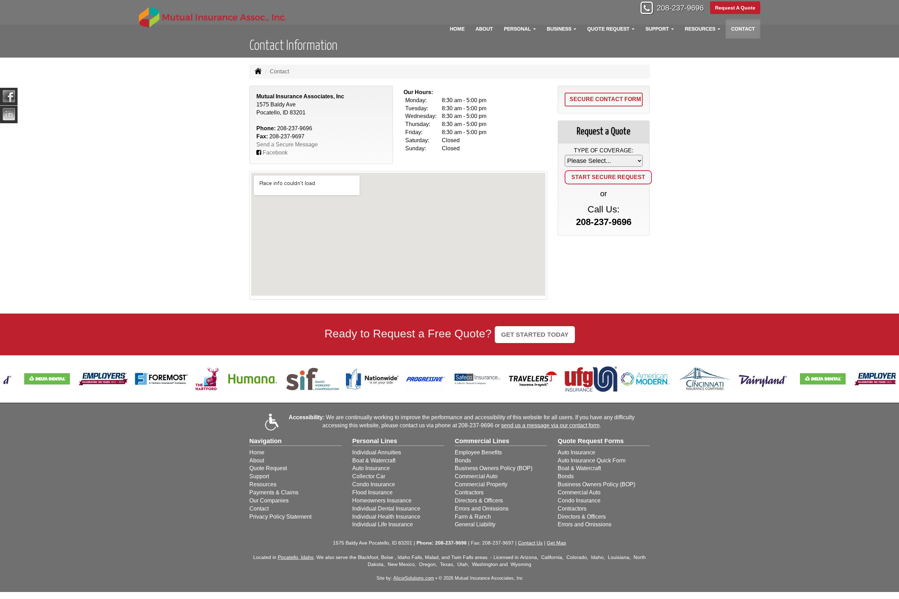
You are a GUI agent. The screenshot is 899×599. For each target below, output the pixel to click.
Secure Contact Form (605, 99)
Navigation (265, 441)
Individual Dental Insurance (386, 509)
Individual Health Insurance (386, 517)
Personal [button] (518, 29)
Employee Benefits (478, 452)
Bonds (463, 460)
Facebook (275, 153)
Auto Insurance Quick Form (591, 460)
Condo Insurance (373, 484)
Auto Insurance (371, 468)
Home (457, 29)
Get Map (556, 543)
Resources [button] (701, 29)
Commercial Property (481, 484)
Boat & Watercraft (373, 460)
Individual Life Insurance (382, 524)
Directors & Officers (479, 500)
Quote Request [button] (609, 29)
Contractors (469, 492)
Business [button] (560, 29)
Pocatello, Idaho (296, 557)
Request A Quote (735, 8)
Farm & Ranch (473, 517)
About (484, 29)
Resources (262, 484)
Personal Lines (374, 441)
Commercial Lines (482, 441)
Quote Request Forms (591, 441)
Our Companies (269, 500)
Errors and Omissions (481, 509)
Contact (743, 29)
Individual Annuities (376, 452)
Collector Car (368, 476)
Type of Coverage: (603, 150)
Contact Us (530, 543)
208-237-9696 (680, 8)
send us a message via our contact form (550, 425)
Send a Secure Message (287, 144)
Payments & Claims (273, 492)
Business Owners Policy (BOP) (493, 468)
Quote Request (268, 468)
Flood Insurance (372, 492)
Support (259, 476)
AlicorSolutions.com (413, 578)
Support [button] (657, 29)
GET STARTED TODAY (535, 334)
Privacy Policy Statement (280, 517)
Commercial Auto (476, 476)
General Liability (475, 524)
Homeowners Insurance (382, 500)
